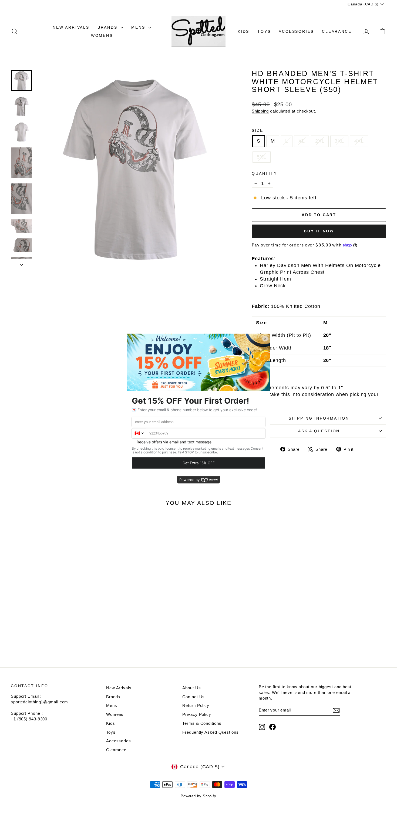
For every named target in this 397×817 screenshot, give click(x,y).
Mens (139, 27)
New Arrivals (71, 27)
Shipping (260, 111)
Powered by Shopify (198, 796)
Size (260, 130)
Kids (243, 31)
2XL (320, 141)
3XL (339, 141)
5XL (261, 157)
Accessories (296, 31)
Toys (264, 31)
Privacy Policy (196, 714)
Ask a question (319, 431)
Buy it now (319, 231)
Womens (102, 35)
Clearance (336, 31)
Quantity (264, 173)
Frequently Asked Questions (210, 732)
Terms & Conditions (201, 723)
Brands (108, 27)
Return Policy (195, 705)
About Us (191, 688)
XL (301, 141)
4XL (359, 141)
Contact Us (193, 696)
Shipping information (319, 418)
